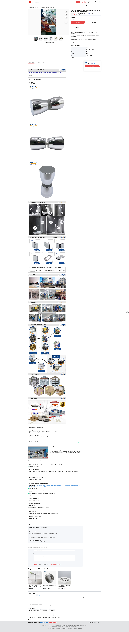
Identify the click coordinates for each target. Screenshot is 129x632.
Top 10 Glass (39, 617)
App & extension (88, 5)
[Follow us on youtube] (97, 622)
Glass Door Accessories (40, 486)
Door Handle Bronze (44, 610)
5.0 (89, 63)
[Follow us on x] (94, 622)
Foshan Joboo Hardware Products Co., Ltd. (80, 13)
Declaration (75, 628)
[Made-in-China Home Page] (33, 2)
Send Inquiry (78, 22)
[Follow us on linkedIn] (100, 622)
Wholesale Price (70, 625)
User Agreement (70, 628)
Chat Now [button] (94, 22)
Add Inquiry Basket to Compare (48, 42)
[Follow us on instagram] (95, 622)
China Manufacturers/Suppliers (56, 625)
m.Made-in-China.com (67, 626)
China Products (49, 625)
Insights (86, 625)
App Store (31, 622)
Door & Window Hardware (45, 7)
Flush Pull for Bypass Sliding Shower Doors (49, 585)
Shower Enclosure (67, 485)
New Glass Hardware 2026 (50, 600)
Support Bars (85, 597)
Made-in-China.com (60, 626)
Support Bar (61, 485)
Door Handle (52, 7)
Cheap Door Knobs (32, 617)
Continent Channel (76, 625)
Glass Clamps (42, 485)
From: (33, 550)
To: (33, 553)
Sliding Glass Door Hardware (49, 486)
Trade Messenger (44, 622)
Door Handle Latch (52, 610)
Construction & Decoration (35, 7)
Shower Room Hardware (74, 485)
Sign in (100, 2)
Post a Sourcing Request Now (56, 564)
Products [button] (44, 2)
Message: (32, 556)
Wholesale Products (64, 625)
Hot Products (44, 625)
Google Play (37, 622)
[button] (89, 2)
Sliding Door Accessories (54, 485)
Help (82, 5)
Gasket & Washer (31, 600)
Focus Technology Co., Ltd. (57, 628)
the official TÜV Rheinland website (57, 442)
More (29, 619)
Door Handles (48, 485)
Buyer (78, 5)
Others (84, 600)
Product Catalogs (42, 595)
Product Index (82, 625)
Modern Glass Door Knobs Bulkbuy (54, 617)
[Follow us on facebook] (92, 622)
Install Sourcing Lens (53, 622)
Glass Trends (45, 617)
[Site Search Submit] (78, 2)
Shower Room (66, 600)
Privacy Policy (80, 628)
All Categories (32, 5)
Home (29, 7)
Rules (100, 5)
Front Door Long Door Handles (34, 610)
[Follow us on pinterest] (98, 622)
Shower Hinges (37, 485)
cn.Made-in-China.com (74, 626)
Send (36, 564)
